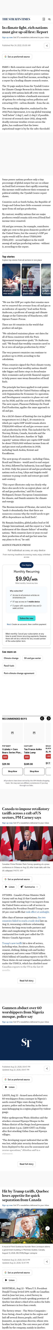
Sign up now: (7, 37)
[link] (16, 19)
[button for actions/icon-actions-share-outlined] (47, 45)
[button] (43, 19)
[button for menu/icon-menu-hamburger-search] (49, 19)
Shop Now (12, 771)
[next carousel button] (47, 1228)
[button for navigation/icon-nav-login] (43, 19)
